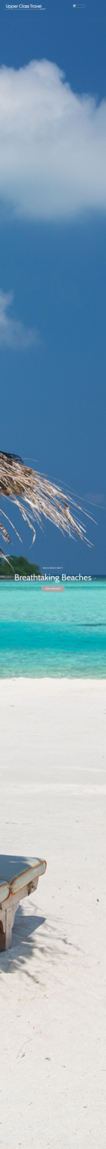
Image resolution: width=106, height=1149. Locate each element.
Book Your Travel (53, 589)
